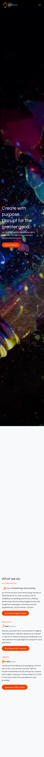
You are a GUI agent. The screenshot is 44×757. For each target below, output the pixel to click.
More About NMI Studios (15, 687)
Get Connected (11, 245)
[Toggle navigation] (39, 5)
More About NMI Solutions (16, 648)
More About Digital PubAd (15, 613)
